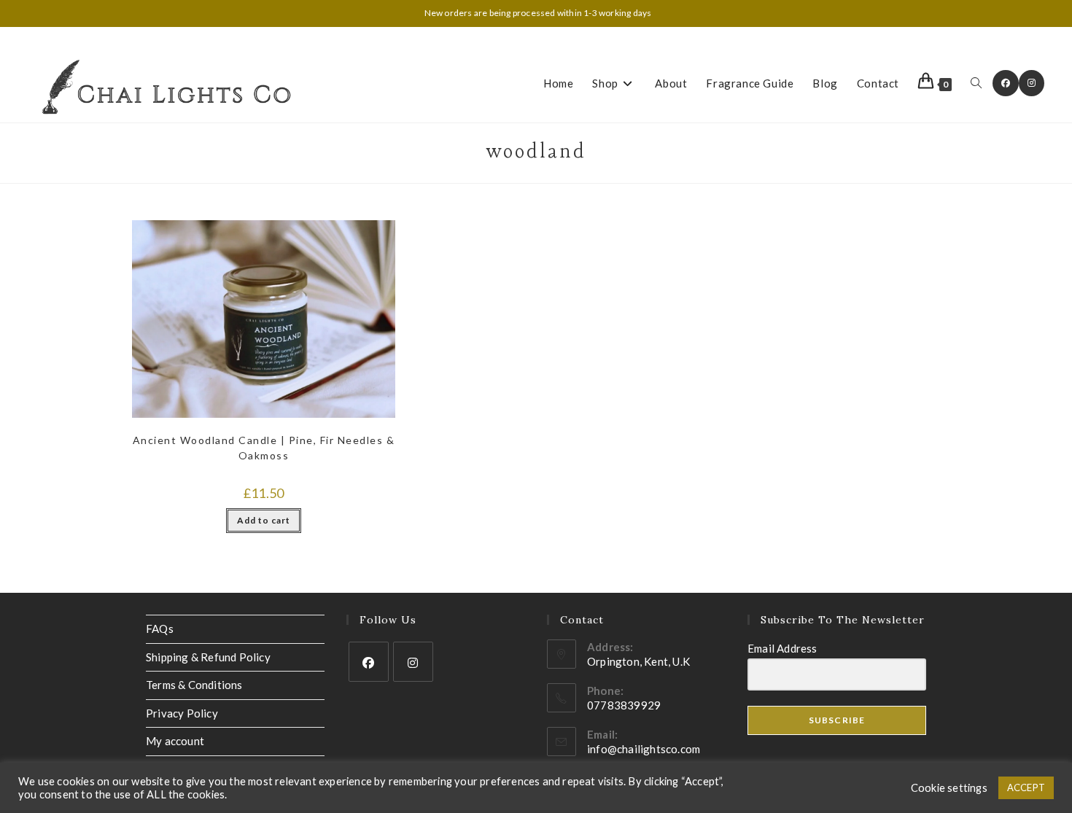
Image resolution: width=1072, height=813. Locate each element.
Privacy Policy (182, 713)
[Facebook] (369, 662)
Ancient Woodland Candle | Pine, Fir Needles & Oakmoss (264, 448)
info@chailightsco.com (643, 748)
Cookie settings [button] (949, 788)
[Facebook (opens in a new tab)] (1006, 83)
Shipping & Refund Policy (208, 657)
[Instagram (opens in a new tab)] (1031, 83)
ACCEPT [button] (1026, 787)
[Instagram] (413, 662)
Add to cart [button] (263, 520)
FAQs (160, 628)
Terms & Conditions (194, 684)
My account (175, 740)
